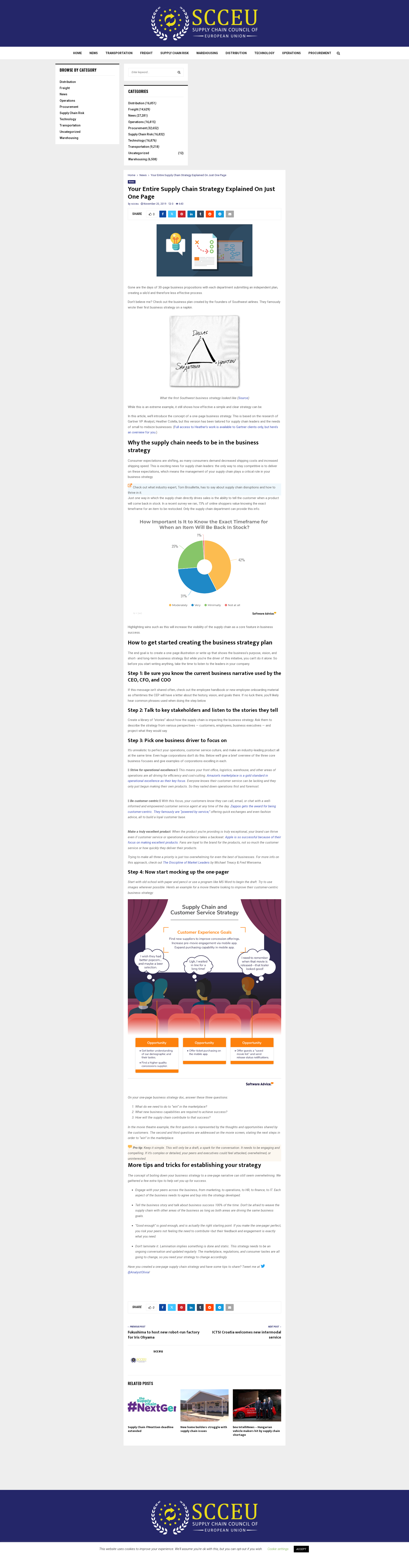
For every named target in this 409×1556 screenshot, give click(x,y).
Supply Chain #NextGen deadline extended (150, 1429)
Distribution (236, 53)
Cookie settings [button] (278, 1549)
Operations (291, 53)
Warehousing (207, 53)
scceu (135, 203)
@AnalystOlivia (138, 1272)
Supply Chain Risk (174, 53)
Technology (264, 53)
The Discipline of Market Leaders (186, 862)
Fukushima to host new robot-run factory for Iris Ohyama (163, 1335)
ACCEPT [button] (301, 1549)
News (93, 53)
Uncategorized (70, 131)
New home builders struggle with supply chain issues (203, 1429)
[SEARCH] (179, 72)
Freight (146, 53)
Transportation (118, 53)
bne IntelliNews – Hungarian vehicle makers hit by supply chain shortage (256, 1431)
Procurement (319, 53)
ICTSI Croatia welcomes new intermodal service (246, 1335)
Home (77, 53)
